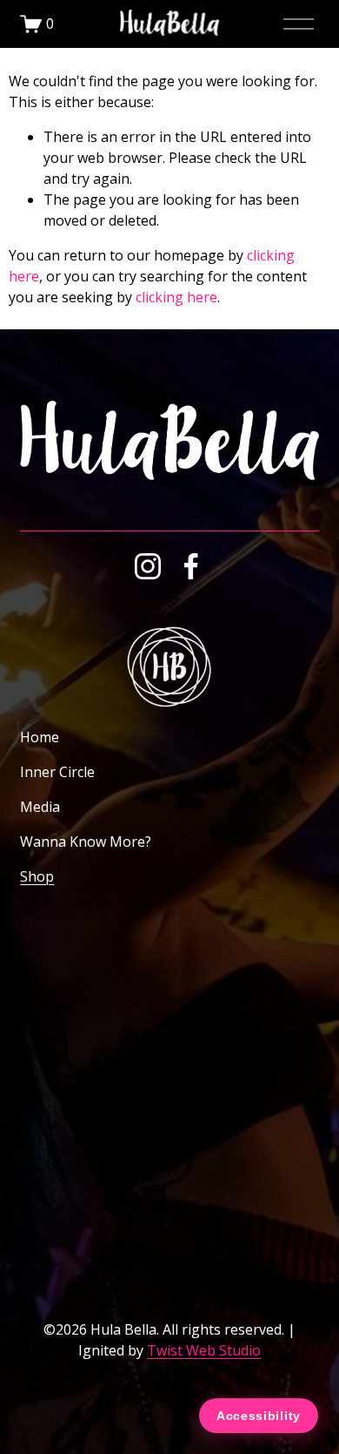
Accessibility (258, 1416)
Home (39, 737)
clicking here (176, 297)
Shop (37, 876)
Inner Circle (57, 771)
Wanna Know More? (85, 841)
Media (40, 806)
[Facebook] (191, 566)
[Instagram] (148, 566)
